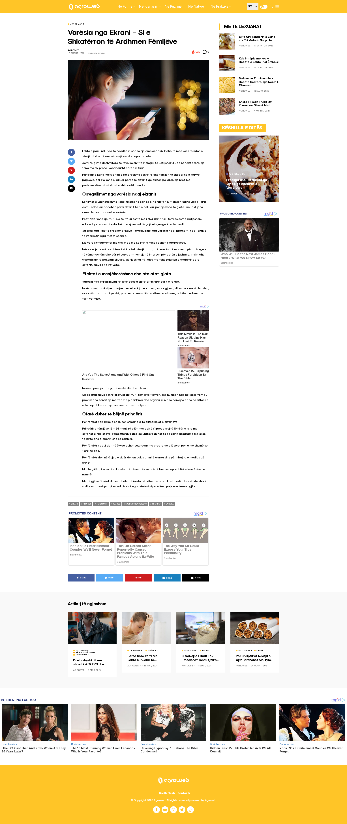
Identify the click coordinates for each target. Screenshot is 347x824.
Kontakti (183, 793)
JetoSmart (77, 24)
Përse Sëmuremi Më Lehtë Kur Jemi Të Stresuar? (142, 658)
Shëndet (153, 651)
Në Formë (124, 6)
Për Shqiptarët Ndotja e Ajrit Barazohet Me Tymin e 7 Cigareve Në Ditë (254, 658)
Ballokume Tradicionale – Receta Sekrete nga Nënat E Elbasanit (259, 82)
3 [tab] (274, 140)
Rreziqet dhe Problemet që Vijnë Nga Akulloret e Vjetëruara (246, 183)
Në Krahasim (148, 6)
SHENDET (156, 504)
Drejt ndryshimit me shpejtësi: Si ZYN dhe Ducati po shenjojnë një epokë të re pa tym (90, 662)
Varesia (170, 504)
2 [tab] (271, 140)
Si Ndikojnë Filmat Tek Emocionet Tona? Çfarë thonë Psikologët (199, 658)
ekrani (74, 504)
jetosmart (102, 504)
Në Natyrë (196, 6)
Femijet (87, 504)
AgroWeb (73, 51)
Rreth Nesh (167, 793)
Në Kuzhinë (173, 6)
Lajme (205, 651)
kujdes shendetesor (136, 504)
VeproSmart (83, 655)
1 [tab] (269, 141)
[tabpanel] (249, 169)
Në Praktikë (219, 6)
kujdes (116, 504)
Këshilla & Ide (237, 174)
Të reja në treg (85, 653)
